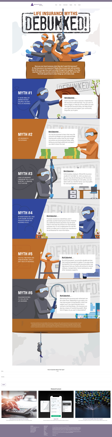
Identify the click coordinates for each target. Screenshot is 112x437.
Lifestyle (45, 432)
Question (2, 376)
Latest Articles (46, 433)
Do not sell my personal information (69, 432)
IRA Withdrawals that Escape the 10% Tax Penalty (19, 418)
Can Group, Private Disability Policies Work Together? (93, 418)
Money (45, 431)
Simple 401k (56, 418)
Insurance (45, 429)
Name (2, 371)
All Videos (45, 434)
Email (57, 371)
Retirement (45, 427)
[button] (60, 5)
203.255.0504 (78, 0)
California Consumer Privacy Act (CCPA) (74, 431)
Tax (44, 430)
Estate (45, 428)
